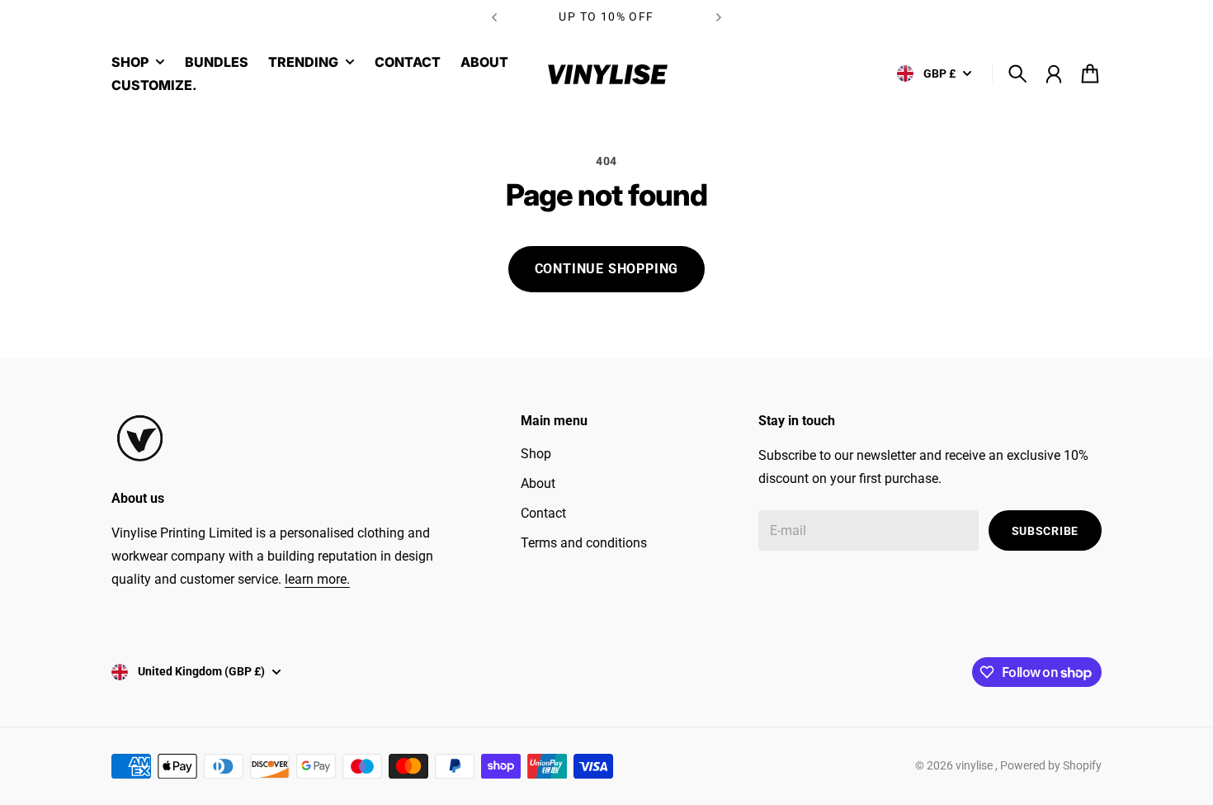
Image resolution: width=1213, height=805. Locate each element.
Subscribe (1045, 530)
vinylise (975, 765)
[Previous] (494, 17)
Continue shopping (607, 269)
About (538, 483)
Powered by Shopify (1051, 765)
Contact (543, 513)
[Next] (718, 17)
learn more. (317, 579)
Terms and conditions (584, 543)
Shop (536, 454)
